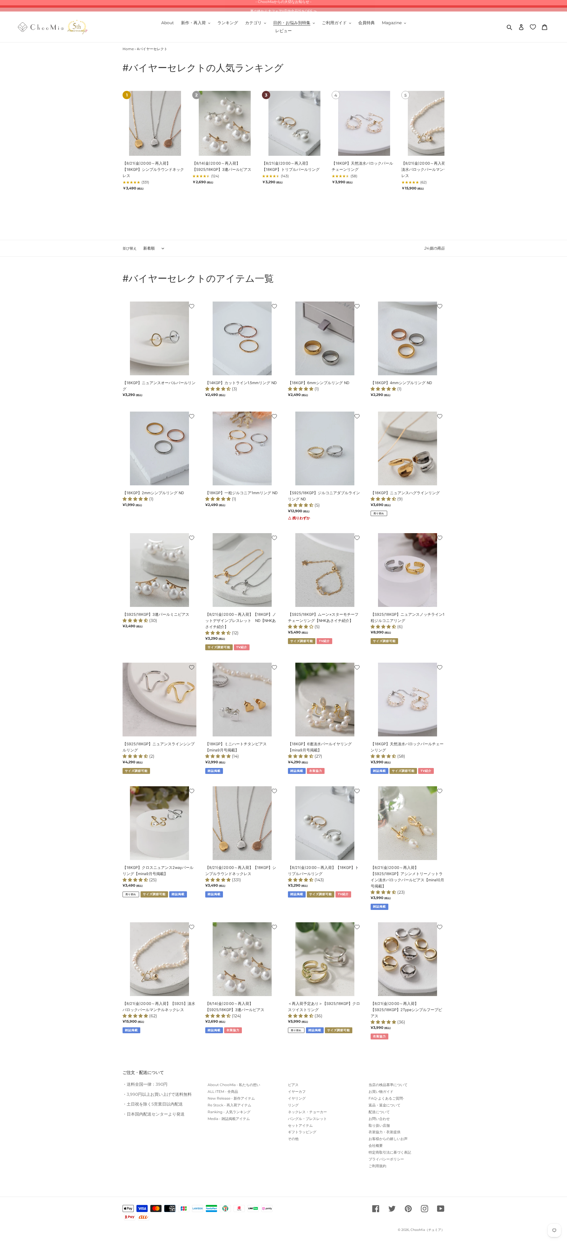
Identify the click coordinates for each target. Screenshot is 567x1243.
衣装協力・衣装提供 (384, 1132)
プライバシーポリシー (386, 1159)
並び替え (130, 248)
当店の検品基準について (388, 1084)
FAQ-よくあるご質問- (386, 1098)
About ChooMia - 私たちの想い (234, 1084)
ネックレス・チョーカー (307, 1112)
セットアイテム (300, 1125)
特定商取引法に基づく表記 (390, 1152)
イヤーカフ (297, 1091)
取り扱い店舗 (379, 1125)
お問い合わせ (379, 1118)
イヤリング (297, 1098)
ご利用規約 (377, 1166)
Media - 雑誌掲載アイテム (229, 1118)
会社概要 (376, 1145)
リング (293, 1105)
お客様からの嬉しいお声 (388, 1138)
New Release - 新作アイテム (231, 1098)
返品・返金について (384, 1105)
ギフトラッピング (302, 1132)
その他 (293, 1138)
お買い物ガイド (381, 1091)
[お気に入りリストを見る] (533, 27)
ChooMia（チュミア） (427, 1230)
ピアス (293, 1084)
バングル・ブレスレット (307, 1118)
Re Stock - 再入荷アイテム (229, 1105)
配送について (379, 1112)
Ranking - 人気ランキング (229, 1112)
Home (128, 49)
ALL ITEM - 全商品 (223, 1091)
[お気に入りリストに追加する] (191, 306)
